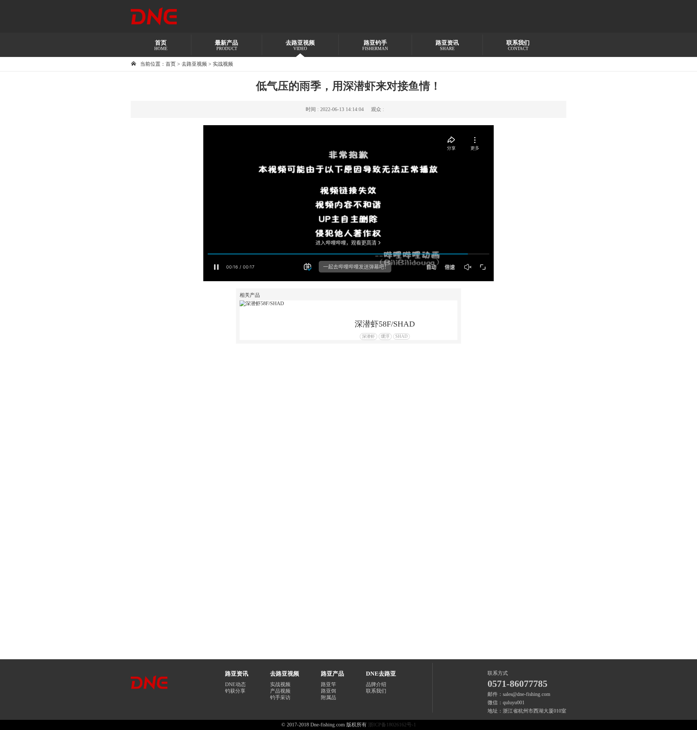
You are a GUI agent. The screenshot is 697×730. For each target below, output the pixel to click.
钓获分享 (235, 691)
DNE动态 (235, 684)
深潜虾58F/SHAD (385, 323)
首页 (171, 64)
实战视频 (223, 64)
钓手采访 (280, 697)
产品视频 (280, 691)
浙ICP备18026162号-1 (392, 724)
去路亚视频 (194, 64)
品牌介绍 (376, 684)
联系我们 (376, 691)
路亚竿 (328, 684)
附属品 (328, 697)
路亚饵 (328, 691)
